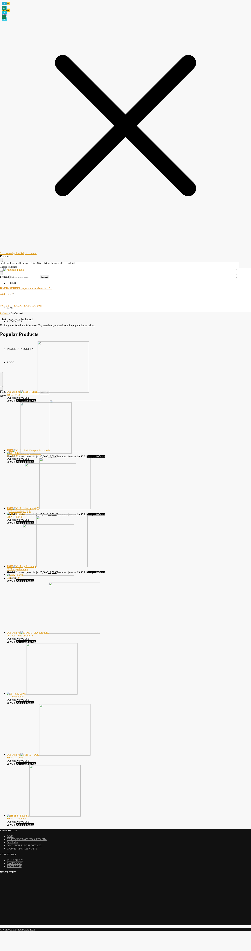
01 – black (12, 455)
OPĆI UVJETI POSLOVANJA (24, 845)
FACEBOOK (14, 863)
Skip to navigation (10, 253)
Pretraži (44, 277)
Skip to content (28, 253)
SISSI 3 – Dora (15, 757)
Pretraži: (4, 276)
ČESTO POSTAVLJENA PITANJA (27, 839)
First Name (9, 912)
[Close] (1, 389)
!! (26, 288)
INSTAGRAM (15, 860)
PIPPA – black (14, 516)
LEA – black (13, 577)
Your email (9, 906)
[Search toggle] (1, 273)
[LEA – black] (40, 574)
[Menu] (1, 270)
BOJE (10, 836)
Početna (4, 313)
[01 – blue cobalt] (42, 693)
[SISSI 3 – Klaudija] (44, 815)
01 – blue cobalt (15, 696)
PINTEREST (14, 866)
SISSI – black (14, 394)
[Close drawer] (1, 260)
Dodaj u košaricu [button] (96, 456)
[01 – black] (39, 452)
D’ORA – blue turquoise (20, 635)
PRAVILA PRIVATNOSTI (22, 848)
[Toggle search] (1, 379)
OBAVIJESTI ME (26, 400)
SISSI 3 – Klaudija (16, 818)
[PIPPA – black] (41, 513)
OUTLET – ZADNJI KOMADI (21, 305)
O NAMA (12, 842)
